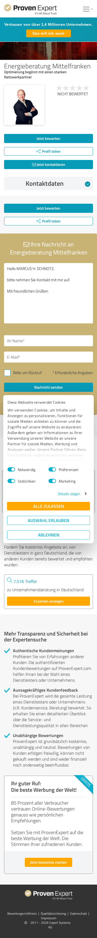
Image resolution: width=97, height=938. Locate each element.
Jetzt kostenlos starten (48, 862)
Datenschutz (78, 913)
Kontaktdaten (45, 183)
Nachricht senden (48, 387)
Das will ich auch (48, 33)
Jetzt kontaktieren (50, 164)
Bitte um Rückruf (27, 372)
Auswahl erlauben (48, 520)
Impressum (48, 918)
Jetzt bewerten (48, 138)
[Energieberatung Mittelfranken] (24, 105)
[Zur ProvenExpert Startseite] (30, 10)
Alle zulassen (48, 506)
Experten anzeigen (49, 601)
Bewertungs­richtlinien (22, 913)
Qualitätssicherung (53, 913)
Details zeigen (69, 493)
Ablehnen (48, 535)
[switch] (52, 469)
